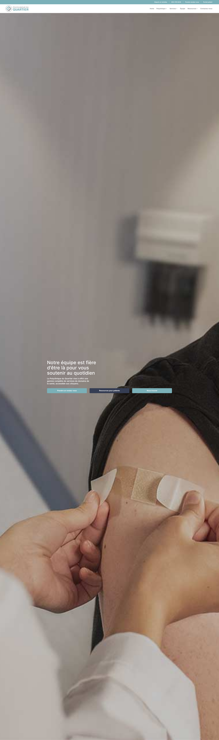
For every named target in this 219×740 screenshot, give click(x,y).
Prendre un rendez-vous (67, 391)
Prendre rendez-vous (192, 2)
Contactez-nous (206, 8)
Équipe (182, 8)
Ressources (192, 8)
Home (152, 8)
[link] (17, 8)
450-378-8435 (176, 2)
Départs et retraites (160, 2)
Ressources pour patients (109, 391)
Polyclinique (161, 8)
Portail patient (207, 2)
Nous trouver (152, 391)
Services (173, 8)
